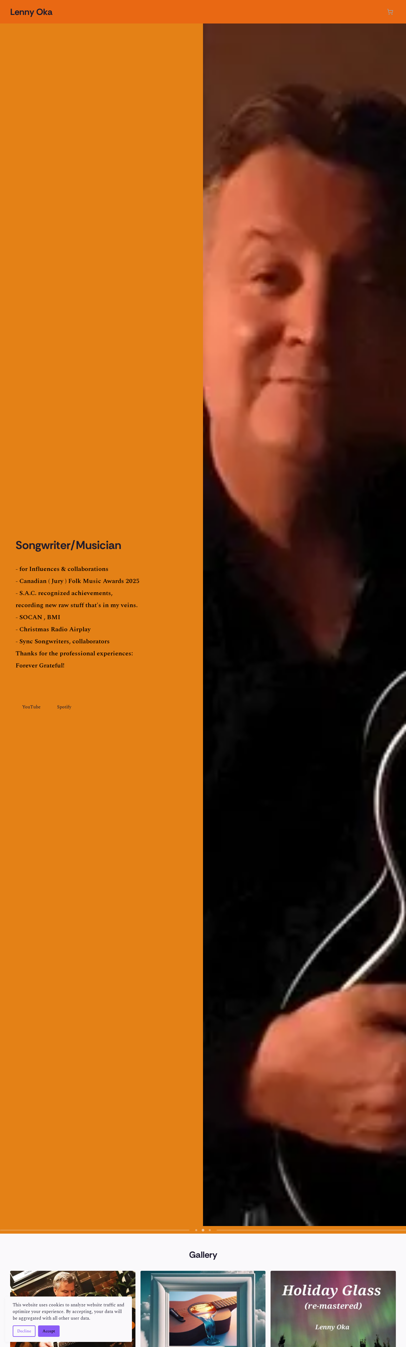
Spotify (64, 707)
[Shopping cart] (390, 11)
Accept (49, 1331)
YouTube (31, 707)
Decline (24, 1331)
